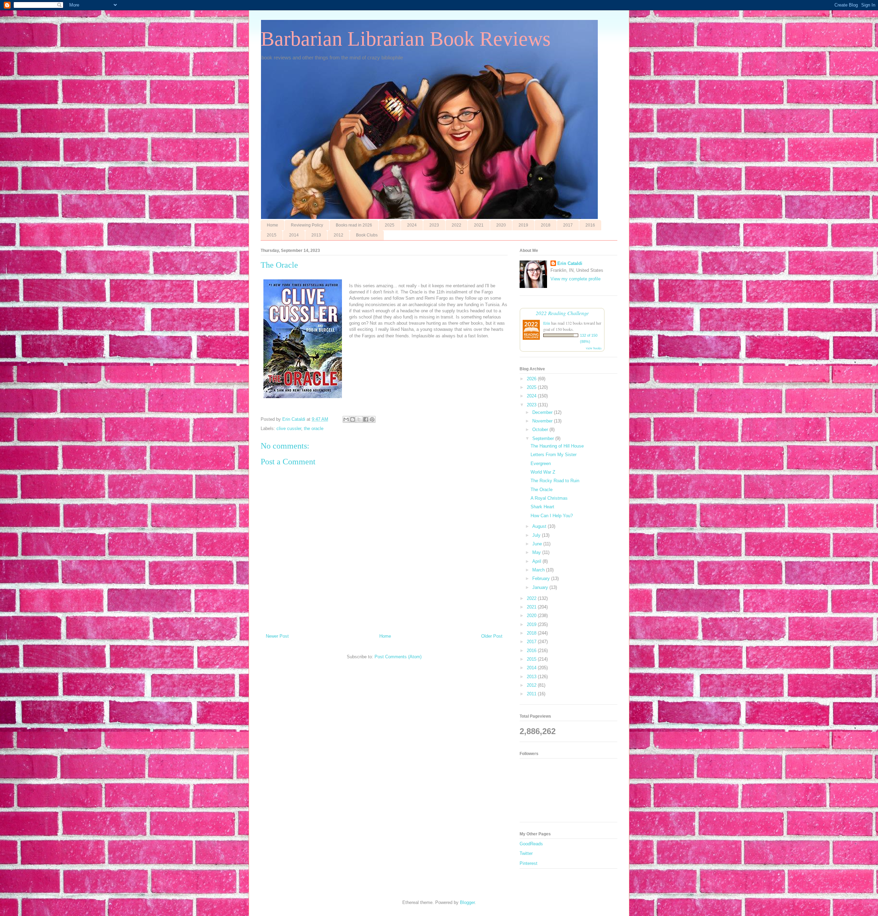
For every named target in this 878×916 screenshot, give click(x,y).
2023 (434, 225)
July (537, 535)
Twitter (526, 853)
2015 (271, 235)
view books (594, 348)
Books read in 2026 (354, 225)
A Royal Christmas (549, 498)
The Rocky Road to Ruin (555, 480)
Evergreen (541, 463)
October (540, 429)
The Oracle (542, 489)
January (540, 587)
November (543, 421)
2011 (532, 693)
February (541, 578)
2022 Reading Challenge (562, 312)
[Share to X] (359, 419)
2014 (294, 235)
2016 (590, 225)
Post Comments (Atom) (398, 656)
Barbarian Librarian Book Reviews (405, 38)
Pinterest (528, 863)
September (543, 438)
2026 (532, 378)
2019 (523, 225)
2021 (479, 225)
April (537, 561)
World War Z (543, 472)
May (537, 552)
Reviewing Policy (307, 225)
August (540, 526)
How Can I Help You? (552, 515)
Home (272, 225)
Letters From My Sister (554, 454)
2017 (568, 225)
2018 (545, 225)
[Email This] (346, 419)
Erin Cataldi (569, 263)
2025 (389, 225)
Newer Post (277, 636)
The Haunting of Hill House (557, 446)
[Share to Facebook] (365, 419)
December (543, 412)
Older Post (491, 636)
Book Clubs (367, 235)
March (539, 569)
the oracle (313, 428)
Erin (546, 323)
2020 (501, 225)
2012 (338, 235)
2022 (456, 225)
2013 (316, 235)
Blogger (467, 902)
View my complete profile (575, 278)
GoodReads (531, 843)
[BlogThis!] (352, 419)
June (537, 543)
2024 (412, 225)
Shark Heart (542, 506)
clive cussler (288, 428)
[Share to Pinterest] (372, 419)
